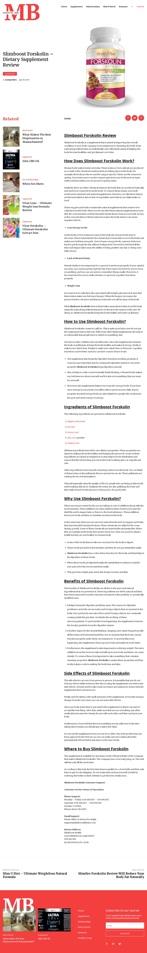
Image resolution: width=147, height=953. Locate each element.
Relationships (84, 921)
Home (81, 910)
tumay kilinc (11, 80)
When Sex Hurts (33, 183)
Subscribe (125, 933)
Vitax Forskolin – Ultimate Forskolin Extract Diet (35, 229)
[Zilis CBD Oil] (11, 159)
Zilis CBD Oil (30, 161)
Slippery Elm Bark (76, 421)
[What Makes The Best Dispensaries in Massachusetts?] (11, 137)
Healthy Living (85, 937)
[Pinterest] (141, 118)
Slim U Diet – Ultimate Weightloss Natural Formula (35, 875)
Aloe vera (72, 437)
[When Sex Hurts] (11, 182)
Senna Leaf (73, 432)
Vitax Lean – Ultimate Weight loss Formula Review (37, 206)
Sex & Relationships (30, 180)
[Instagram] (113, 944)
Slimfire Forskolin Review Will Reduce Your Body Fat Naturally (111, 875)
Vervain (71, 427)
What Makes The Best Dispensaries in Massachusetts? (36, 138)
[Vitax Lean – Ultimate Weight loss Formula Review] (11, 205)
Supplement (10, 73)
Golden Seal (73, 443)
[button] (140, 7)
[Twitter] (135, 118)
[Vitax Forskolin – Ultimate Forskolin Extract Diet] (11, 228)
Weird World (27, 130)
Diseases (82, 932)
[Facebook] (128, 118)
